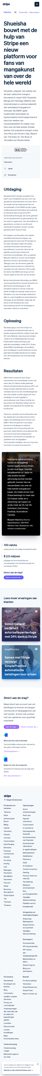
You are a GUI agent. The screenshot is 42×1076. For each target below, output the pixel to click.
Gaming (26, 872)
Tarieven (7, 812)
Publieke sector (29, 903)
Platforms (27, 859)
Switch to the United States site (17, 1070)
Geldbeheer (28, 856)
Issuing (6, 863)
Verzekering (28, 882)
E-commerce (28, 828)
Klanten (7, 12)
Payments (8, 879)
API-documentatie (12, 775)
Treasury (7, 905)
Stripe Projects (29, 965)
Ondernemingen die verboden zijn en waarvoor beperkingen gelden (11, 1014)
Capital (6, 828)
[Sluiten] (37, 1065)
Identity (7, 857)
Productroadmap (30, 980)
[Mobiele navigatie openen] (37, 4)
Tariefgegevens (11, 751)
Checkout (8, 831)
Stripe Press (28, 990)
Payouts (7, 882)
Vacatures (27, 984)
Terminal (7, 902)
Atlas (6, 815)
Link (5, 867)
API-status (27, 949)
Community (8, 993)
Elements (7, 847)
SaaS (25, 862)
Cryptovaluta (9, 841)
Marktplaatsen (29, 853)
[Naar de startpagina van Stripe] (6, 796)
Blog (5, 990)
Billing (6, 824)
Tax (5, 898)
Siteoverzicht (9, 1026)
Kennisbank (8, 980)
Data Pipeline (9, 844)
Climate (7, 834)
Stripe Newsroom (30, 987)
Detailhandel (28, 906)
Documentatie (28, 943)
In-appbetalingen (30, 849)
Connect (7, 838)
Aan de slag (11, 727)
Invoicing (7, 860)
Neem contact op (13, 577)
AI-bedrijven (28, 866)
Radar (6, 886)
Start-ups (27, 815)
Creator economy (30, 869)
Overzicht (23, 12)
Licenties (7, 1023)
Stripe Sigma (9, 895)
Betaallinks (8, 876)
